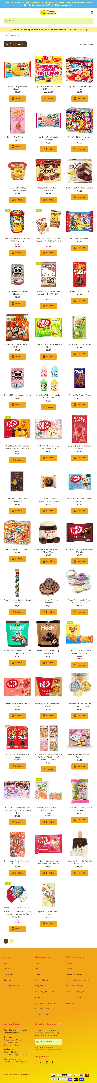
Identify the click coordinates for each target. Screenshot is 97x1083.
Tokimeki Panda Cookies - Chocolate (17, 292)
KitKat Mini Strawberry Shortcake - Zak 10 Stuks (48, 862)
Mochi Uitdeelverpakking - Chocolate (48, 652)
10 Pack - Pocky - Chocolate (17, 754)
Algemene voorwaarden (45, 1003)
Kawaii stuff (8, 980)
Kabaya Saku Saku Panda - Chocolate (48, 189)
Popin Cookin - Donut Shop (17, 549)
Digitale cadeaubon (43, 1014)
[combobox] (48, 21)
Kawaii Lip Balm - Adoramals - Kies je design (48, 396)
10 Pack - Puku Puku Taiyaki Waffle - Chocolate (79, 652)
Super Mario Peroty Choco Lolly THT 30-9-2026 (17, 862)
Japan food (8, 974)
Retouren (39, 997)
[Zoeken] (6, 21)
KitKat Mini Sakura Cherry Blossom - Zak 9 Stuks (48, 447)
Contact (38, 968)
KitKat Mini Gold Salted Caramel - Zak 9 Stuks (48, 705)
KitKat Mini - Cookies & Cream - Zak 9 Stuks (79, 500)
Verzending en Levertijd (44, 991)
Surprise (7, 968)
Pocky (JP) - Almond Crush (80, 395)
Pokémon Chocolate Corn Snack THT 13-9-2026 (17, 239)
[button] (92, 12)
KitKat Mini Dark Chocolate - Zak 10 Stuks (79, 550)
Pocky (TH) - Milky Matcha (80, 344)
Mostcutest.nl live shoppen (77, 980)
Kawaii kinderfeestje (74, 985)
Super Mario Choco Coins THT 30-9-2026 (17, 345)
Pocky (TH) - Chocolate (79, 291)
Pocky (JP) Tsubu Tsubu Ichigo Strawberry (80, 447)
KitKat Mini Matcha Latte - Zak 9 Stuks (48, 345)
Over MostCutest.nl (74, 974)
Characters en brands (12, 985)
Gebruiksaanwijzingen (75, 991)
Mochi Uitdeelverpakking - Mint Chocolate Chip (17, 652)
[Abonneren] (59, 1042)
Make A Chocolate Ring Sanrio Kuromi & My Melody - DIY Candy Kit (17, 810)
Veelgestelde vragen (43, 980)
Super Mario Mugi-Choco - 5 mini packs (17, 601)
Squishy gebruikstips (74, 997)
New (5, 963)
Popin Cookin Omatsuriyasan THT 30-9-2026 (80, 138)
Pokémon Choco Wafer (79, 238)
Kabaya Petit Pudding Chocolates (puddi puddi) (17, 189)
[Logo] (48, 12)
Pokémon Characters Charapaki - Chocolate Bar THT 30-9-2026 (48, 239)
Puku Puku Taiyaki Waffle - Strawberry (48, 138)
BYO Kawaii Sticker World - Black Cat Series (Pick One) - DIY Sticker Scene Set (48, 757)
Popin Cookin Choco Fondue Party (79, 87)
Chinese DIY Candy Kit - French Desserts (79, 755)
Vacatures (70, 1003)
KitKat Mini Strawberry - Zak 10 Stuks (17, 705)
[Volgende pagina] (17, 941)
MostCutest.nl (13, 1075)
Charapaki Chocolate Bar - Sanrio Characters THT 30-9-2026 (48, 292)
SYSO (29, 1075)
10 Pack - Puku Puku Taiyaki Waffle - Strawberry (48, 809)
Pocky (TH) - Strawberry (17, 137)
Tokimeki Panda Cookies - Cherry (17, 395)
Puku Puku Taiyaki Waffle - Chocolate (17, 87)
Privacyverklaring (42, 1008)
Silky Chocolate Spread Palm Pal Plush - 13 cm (48, 550)
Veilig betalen (40, 985)
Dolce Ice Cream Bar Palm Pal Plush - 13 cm (79, 862)
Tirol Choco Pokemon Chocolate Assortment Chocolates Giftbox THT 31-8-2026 (17, 914)
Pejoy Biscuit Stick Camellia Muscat (48, 912)
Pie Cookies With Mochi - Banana (79, 188)
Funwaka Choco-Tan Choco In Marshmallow (80, 809)
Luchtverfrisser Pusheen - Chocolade (48, 601)
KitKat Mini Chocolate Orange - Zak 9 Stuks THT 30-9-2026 (17, 447)
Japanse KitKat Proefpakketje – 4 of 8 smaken (48, 87)
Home (5, 36)
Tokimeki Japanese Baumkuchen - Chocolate (48, 500)
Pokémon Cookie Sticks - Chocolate (17, 500)
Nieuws (69, 963)
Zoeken (38, 974)
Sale (5, 991)
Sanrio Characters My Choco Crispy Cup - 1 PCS (79, 601)
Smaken (13, 36)
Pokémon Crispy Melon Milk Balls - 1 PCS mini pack (79, 705)
